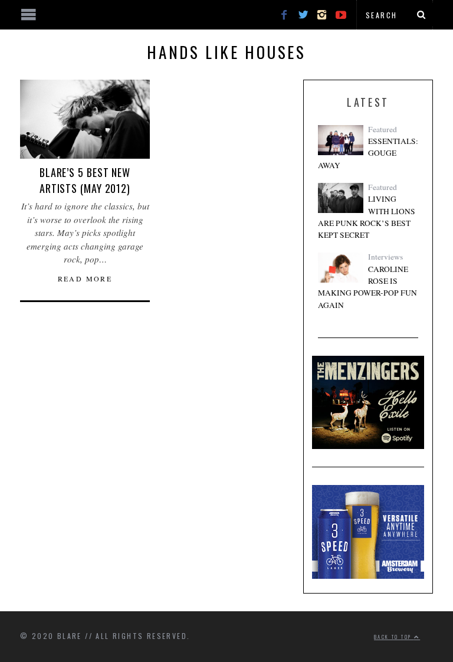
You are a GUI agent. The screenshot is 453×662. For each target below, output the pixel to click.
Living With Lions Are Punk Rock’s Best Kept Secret (366, 217)
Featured (382, 129)
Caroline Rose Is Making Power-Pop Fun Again (367, 287)
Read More (85, 278)
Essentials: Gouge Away (368, 153)
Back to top (394, 636)
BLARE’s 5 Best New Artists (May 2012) (85, 180)
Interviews (385, 256)
